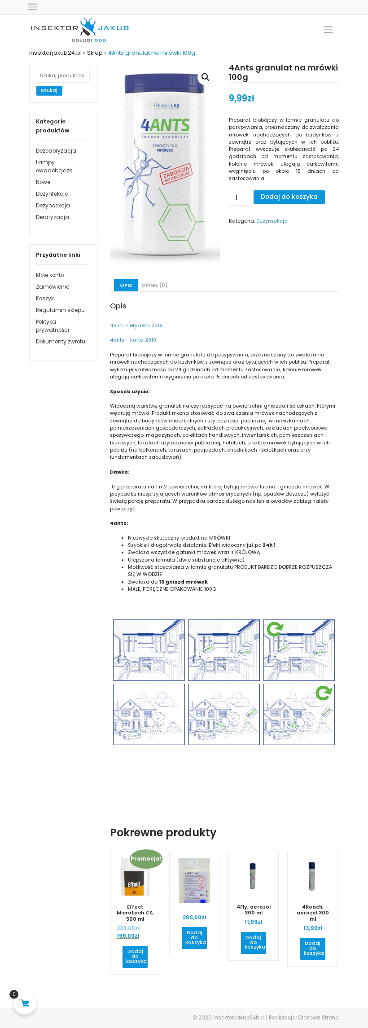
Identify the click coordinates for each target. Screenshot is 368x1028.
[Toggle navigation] (32, 7)
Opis (126, 285)
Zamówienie (52, 286)
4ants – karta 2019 (133, 340)
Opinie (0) (154, 285)
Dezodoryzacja (56, 150)
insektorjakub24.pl (55, 53)
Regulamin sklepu (60, 310)
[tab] (126, 285)
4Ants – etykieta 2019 (136, 325)
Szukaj (49, 90)
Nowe (43, 182)
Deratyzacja (52, 217)
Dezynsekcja (53, 205)
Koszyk (45, 298)
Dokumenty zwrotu (60, 341)
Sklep (95, 53)
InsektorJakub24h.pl (239, 1017)
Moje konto (50, 275)
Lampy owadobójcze (54, 166)
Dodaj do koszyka (289, 197)
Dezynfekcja (52, 194)
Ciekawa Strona (318, 1017)
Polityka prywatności (52, 326)
